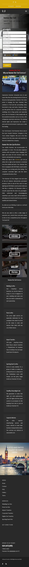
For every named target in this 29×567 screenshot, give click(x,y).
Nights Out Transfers (7, 516)
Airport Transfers (6, 510)
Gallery (4, 492)
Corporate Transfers (7, 513)
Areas (3, 483)
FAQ (3, 489)
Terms (3, 495)
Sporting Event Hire (7, 519)
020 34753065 (18, 6)
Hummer (17, 159)
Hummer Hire (6, 551)
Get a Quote (11, 6)
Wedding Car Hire (7, 504)
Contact (4, 486)
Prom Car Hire (6, 507)
